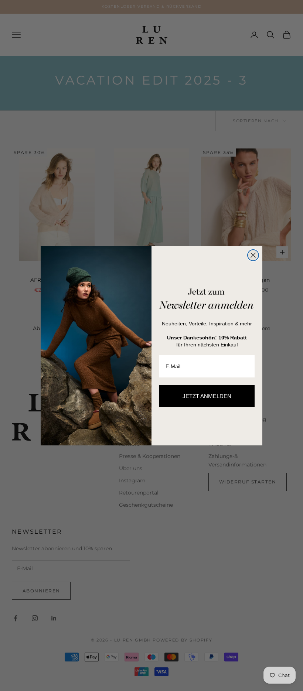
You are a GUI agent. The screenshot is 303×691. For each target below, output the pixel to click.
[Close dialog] (253, 255)
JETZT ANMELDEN (207, 396)
